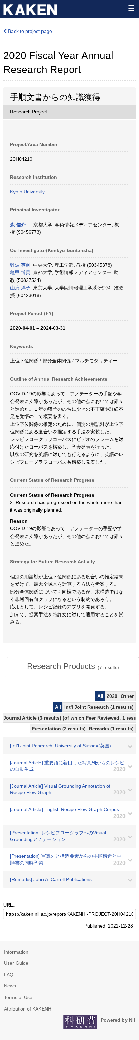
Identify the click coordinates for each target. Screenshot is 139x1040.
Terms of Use (18, 997)
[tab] (73, 666)
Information (16, 952)
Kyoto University (27, 191)
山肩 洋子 (20, 287)
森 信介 (18, 224)
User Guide (16, 963)
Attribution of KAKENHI (28, 1009)
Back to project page (29, 31)
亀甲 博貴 (20, 272)
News (10, 986)
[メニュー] (131, 8)
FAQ (8, 974)
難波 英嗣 (20, 265)
